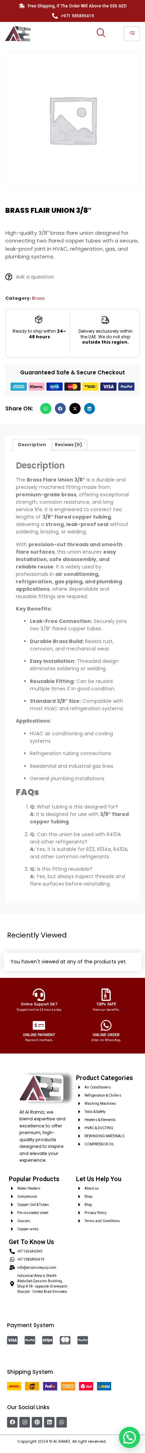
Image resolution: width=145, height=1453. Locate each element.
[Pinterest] (37, 1422)
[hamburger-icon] (132, 33)
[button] (45, 408)
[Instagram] (24, 1422)
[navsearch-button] (100, 33)
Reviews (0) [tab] (68, 445)
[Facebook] (12, 1422)
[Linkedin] (49, 1422)
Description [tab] (32, 445)
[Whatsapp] (61, 1422)
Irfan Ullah (117, 1441)
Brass (38, 298)
